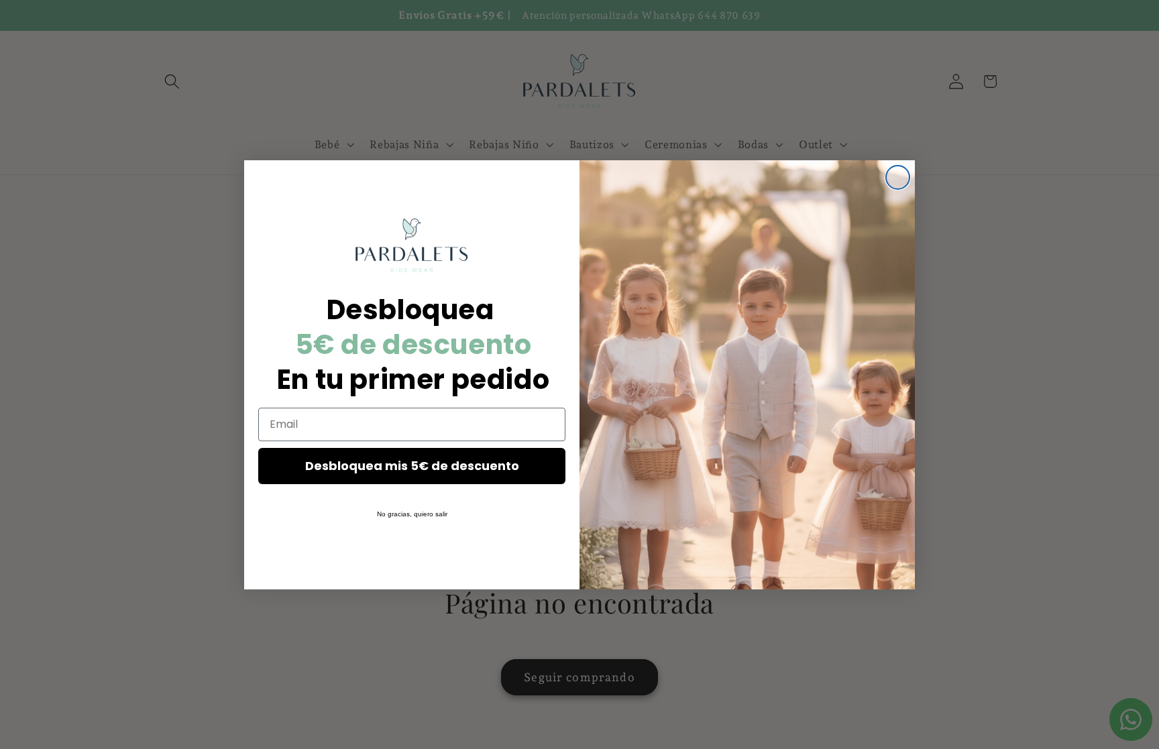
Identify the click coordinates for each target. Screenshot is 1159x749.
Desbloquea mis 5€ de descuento (412, 465)
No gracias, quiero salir (412, 514)
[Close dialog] (897, 177)
